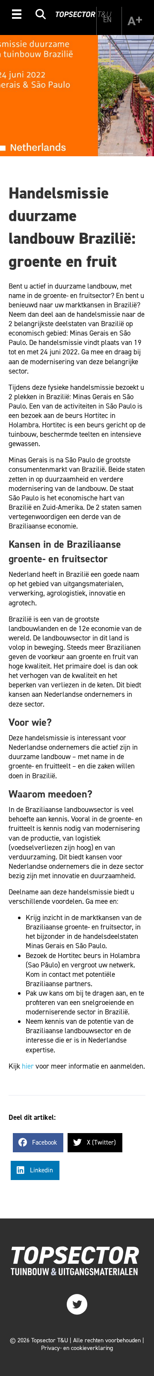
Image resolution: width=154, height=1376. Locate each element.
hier (28, 1066)
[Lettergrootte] (134, 20)
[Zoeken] (40, 15)
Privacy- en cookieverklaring (77, 1348)
